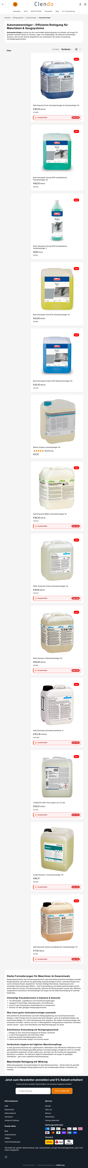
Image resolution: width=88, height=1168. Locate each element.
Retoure (48, 1113)
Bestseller (17, 11)
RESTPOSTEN (36, 11)
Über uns (48, 1109)
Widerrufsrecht (10, 1113)
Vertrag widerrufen (52, 1120)
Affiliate (7, 1138)
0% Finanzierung (68, 11)
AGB (6, 1106)
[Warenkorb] (85, 4)
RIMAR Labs (60, 1165)
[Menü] (2, 4)
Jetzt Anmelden (62, 1091)
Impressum (9, 1117)
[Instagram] (6, 1157)
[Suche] (15, 4)
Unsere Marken (10, 1135)
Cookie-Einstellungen (12, 1142)
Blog (57, 11)
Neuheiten (48, 11)
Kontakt (48, 1106)
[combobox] (9, 4)
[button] (66, 49)
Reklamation (49, 1117)
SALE (26, 11)
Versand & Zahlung (12, 1120)
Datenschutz (9, 1109)
